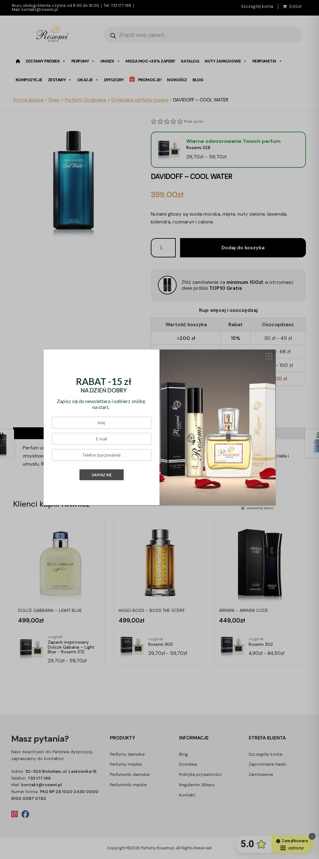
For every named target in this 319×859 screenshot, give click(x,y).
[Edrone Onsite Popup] (159, 429)
